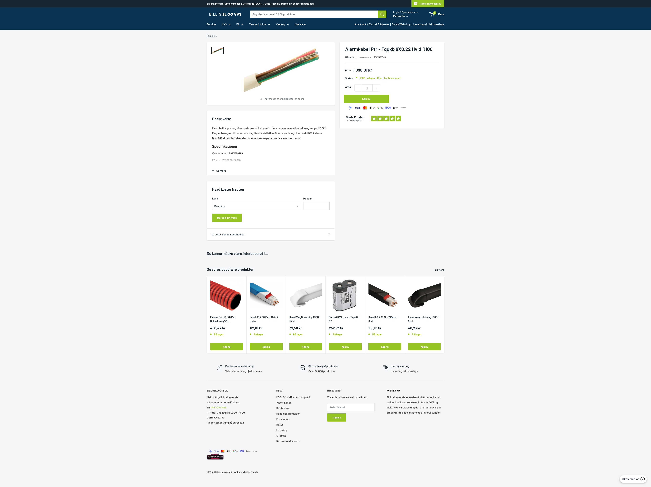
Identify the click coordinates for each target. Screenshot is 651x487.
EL (238, 24)
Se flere (440, 269)
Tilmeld (336, 417)
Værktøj (280, 24)
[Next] (444, 315)
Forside (211, 24)
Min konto (399, 16)
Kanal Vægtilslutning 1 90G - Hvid (304, 319)
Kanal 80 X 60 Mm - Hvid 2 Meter (264, 319)
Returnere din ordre (288, 441)
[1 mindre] (358, 87)
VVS (224, 24)
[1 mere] (376, 87)
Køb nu (366, 98)
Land (215, 198)
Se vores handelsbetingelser (228, 234)
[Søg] (382, 14)
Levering (281, 430)
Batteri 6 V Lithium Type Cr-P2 (344, 319)
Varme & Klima (257, 24)
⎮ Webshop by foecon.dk (245, 472)
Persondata (283, 419)
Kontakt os (282, 408)
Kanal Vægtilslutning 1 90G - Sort (423, 319)
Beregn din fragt (227, 217)
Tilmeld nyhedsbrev (430, 3)
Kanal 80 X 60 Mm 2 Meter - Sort (383, 319)
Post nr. (307, 198)
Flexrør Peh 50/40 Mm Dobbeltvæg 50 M (222, 319)
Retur (279, 424)
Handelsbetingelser (288, 413)
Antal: (348, 86)
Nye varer (300, 24)
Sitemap (281, 435)
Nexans (349, 57)
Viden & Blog (284, 402)
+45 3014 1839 (218, 407)
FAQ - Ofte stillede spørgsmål (293, 397)
